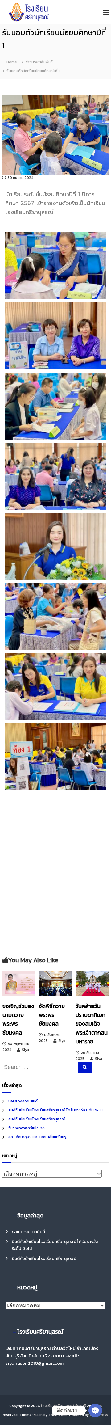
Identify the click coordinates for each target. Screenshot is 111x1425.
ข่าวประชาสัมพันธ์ (39, 62)
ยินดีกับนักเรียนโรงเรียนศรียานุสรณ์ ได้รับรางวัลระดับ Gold (55, 1110)
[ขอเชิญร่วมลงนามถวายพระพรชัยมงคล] (19, 983)
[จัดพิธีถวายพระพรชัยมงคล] (55, 983)
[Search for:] (40, 1066)
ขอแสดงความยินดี (23, 1101)
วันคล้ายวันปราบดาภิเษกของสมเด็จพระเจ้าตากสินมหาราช (92, 1024)
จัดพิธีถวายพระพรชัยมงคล (52, 1015)
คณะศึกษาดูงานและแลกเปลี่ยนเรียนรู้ (37, 1137)
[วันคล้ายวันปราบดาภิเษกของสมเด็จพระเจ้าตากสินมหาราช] (92, 983)
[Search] (85, 1067)
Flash (38, 1415)
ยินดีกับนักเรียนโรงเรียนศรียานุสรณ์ (36, 1119)
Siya (25, 1049)
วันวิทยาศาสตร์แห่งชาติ (26, 1128)
